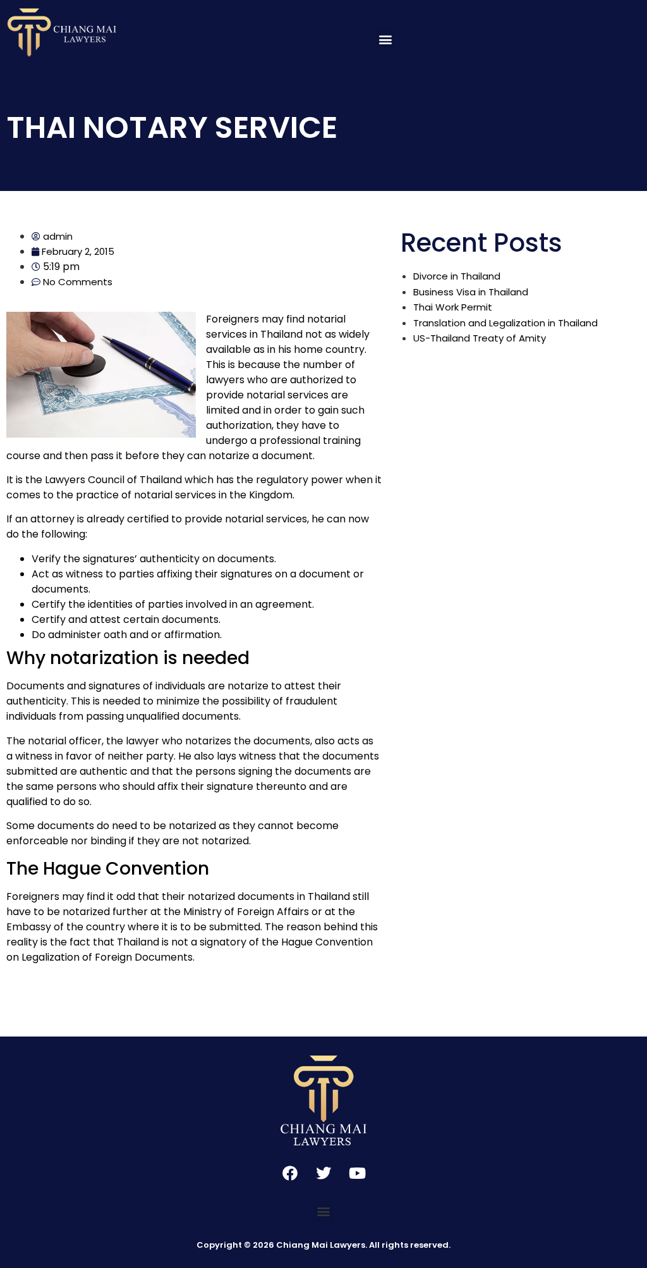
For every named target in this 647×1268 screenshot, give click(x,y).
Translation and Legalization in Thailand (505, 322)
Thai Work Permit (452, 307)
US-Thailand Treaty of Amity (479, 338)
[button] (385, 38)
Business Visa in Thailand (470, 292)
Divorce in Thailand (456, 276)
